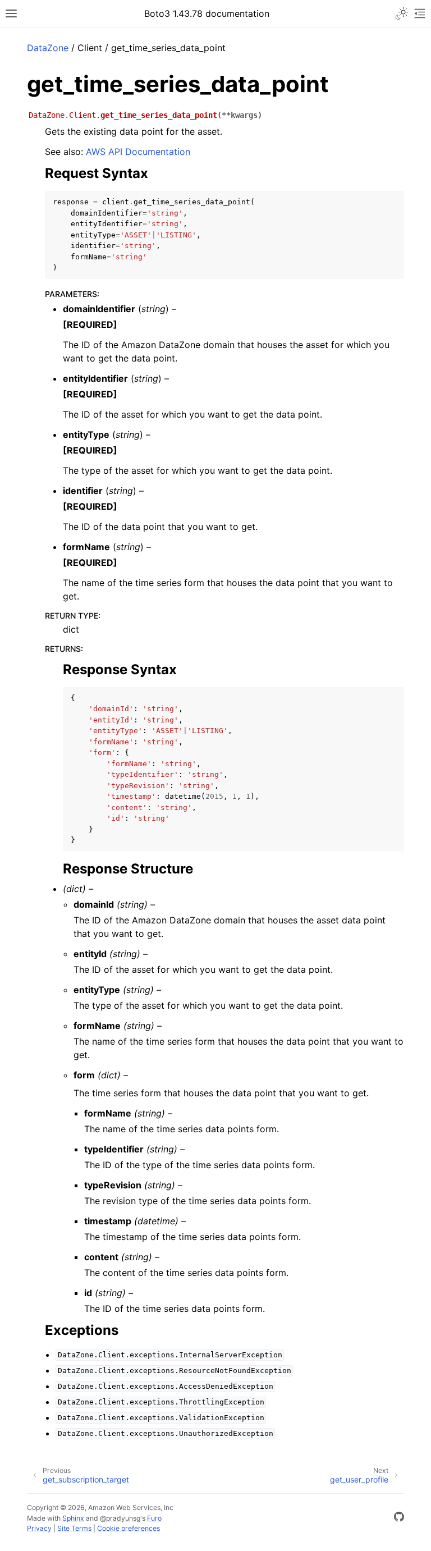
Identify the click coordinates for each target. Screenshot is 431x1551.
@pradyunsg (120, 1518)
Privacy (39, 1528)
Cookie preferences (128, 1528)
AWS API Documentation (138, 151)
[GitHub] (399, 1518)
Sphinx (73, 1518)
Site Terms (74, 1528)
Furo (154, 1518)
